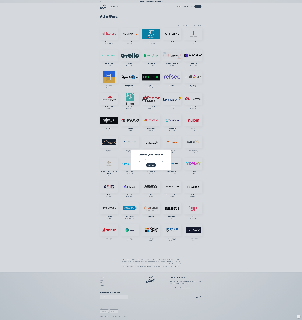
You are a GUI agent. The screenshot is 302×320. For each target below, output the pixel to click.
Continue (151, 165)
